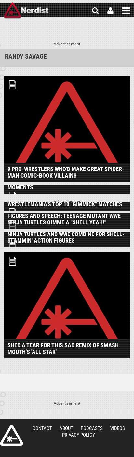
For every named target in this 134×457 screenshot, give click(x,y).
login (110, 10)
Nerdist (26, 10)
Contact (42, 428)
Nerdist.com (11, 435)
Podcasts (92, 428)
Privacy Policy (78, 435)
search (95, 10)
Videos (117, 428)
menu (126, 10)
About (66, 428)
